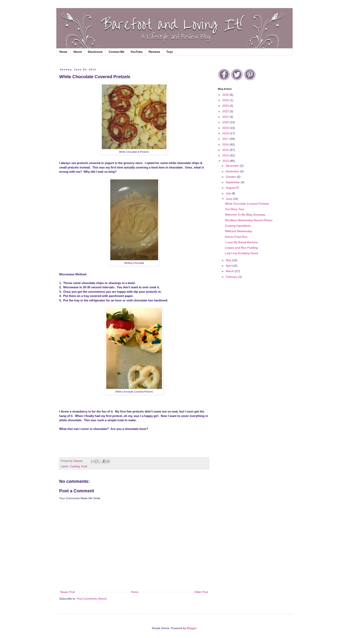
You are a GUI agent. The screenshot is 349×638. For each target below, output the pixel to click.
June (229, 198)
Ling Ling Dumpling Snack (241, 253)
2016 (226, 144)
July (229, 193)
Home (63, 51)
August (230, 187)
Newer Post (67, 592)
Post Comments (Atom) (92, 598)
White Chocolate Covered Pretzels (247, 203)
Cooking (75, 466)
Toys (169, 51)
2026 (226, 94)
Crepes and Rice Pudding (241, 247)
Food (84, 466)
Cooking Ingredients (238, 225)
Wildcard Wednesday (238, 231)
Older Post (201, 592)
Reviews (154, 51)
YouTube (136, 51)
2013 (226, 160)
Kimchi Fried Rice (236, 236)
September (233, 182)
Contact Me (116, 51)
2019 (226, 127)
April (229, 265)
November (233, 171)
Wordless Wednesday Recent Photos (248, 220)
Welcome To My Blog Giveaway (245, 214)
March (230, 271)
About (77, 51)
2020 (226, 122)
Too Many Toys (234, 209)
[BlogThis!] (97, 461)
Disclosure (95, 51)
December (233, 165)
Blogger (192, 628)
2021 (226, 116)
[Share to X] (100, 461)
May (229, 260)
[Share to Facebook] (104, 461)
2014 (226, 155)
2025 (226, 100)
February (232, 276)
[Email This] (93, 461)
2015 (226, 150)
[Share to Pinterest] (108, 461)
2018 (226, 133)
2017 (226, 138)
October (231, 176)
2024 (226, 105)
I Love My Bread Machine (241, 242)
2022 (226, 111)
